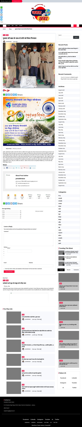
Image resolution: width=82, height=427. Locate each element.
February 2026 (61, 106)
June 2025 (60, 127)
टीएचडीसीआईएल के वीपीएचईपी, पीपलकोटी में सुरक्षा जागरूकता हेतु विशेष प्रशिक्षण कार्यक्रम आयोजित (71, 252)
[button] (72, 25)
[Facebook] (1, 10)
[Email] (1, 15)
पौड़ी (59, 227)
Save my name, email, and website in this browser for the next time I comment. (23, 268)
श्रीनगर (59, 235)
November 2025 (62, 114)
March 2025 (61, 135)
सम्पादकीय (20, 25)
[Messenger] (1, 17)
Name (9, 248)
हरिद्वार (59, 240)
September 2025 (62, 119)
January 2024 (61, 172)
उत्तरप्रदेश (60, 201)
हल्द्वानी (59, 243)
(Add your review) (39, 211)
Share (20, 95)
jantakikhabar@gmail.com (23, 183)
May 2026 (60, 98)
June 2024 (60, 159)
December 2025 (62, 111)
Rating (5, 247)
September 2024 (62, 151)
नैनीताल (59, 224)
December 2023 (62, 175)
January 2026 (61, 108)
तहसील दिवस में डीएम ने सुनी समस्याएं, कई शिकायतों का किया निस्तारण (68, 306)
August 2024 (61, 153)
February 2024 (61, 169)
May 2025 (60, 129)
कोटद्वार (59, 206)
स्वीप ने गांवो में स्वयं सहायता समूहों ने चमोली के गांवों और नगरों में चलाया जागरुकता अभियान (38, 387)
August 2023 (61, 185)
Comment (6, 231)
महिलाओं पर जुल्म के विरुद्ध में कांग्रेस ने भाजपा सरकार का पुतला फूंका (68, 286)
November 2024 (62, 145)
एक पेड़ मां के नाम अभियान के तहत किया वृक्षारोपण (31, 373)
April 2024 (60, 164)
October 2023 (61, 180)
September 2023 (62, 183)
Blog (4, 35)
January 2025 (61, 140)
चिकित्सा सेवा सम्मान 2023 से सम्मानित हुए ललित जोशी (68, 325)
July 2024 (60, 156)
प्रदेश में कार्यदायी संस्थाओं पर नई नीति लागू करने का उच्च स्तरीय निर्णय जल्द (68, 364)
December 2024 (62, 143)
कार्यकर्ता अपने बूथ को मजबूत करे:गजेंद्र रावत (14, 283)
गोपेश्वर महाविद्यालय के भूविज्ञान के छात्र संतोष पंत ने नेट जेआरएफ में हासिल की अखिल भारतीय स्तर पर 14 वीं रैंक (68, 344)
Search (60, 35)
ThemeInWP (47, 425)
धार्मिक (13, 25)
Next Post (5, 278)
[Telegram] (1, 19)
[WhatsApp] (1, 7)
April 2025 (60, 132)
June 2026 (60, 95)
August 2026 (61, 90)
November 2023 (62, 177)
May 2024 (60, 161)
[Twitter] (1, 12)
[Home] (4, 25)
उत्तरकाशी (60, 198)
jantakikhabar (20, 178)
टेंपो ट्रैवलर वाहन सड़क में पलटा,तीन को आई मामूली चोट (33, 359)
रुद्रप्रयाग (60, 232)
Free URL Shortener (65, 77)
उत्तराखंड (8, 25)
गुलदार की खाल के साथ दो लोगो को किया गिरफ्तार (19, 38)
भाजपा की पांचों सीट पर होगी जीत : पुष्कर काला (31, 317)
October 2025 (61, 116)
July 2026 (60, 92)
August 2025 (61, 121)
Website (31, 262)
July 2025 (60, 124)
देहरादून (59, 216)
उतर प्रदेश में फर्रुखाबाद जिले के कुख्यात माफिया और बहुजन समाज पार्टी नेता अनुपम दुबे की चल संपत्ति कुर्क (71, 263)
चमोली (7, 35)
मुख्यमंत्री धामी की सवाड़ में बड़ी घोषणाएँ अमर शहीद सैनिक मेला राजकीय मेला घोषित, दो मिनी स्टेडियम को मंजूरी (37, 331)
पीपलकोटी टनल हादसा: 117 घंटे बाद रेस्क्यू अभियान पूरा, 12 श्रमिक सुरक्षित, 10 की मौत (38, 345)
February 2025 (61, 137)
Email (5, 262)
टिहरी (59, 214)
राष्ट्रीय (16, 25)
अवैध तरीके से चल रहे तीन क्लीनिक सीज (71, 257)
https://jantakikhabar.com (23, 185)
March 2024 (61, 167)
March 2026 (61, 103)
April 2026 (60, 100)
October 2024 (61, 148)
